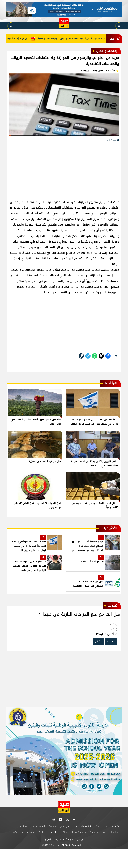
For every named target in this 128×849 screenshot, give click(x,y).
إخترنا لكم (42, 832)
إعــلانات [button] (54, 832)
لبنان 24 (112, 139)
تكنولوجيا (115, 832)
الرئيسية (116, 826)
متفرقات (94, 832)
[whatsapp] (81, 356)
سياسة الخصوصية (64, 839)
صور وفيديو (28, 832)
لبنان (106, 826)
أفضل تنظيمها (105, 634)
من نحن (80, 839)
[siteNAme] (64, 23)
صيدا (98, 826)
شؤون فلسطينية (83, 826)
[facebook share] (108, 356)
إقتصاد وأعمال (38, 826)
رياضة (104, 832)
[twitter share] (101, 356)
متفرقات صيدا (79, 832)
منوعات (52, 826)
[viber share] (88, 356)
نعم (112, 624)
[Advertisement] (64, 169)
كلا (112, 629)
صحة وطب (22, 826)
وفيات (65, 832)
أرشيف (15, 832)
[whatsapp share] (94, 356)
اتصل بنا (48, 839)
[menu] (118, 25)
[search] (10, 25)
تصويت (111, 641)
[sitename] (64, 807)
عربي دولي (65, 826)
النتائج (98, 641)
